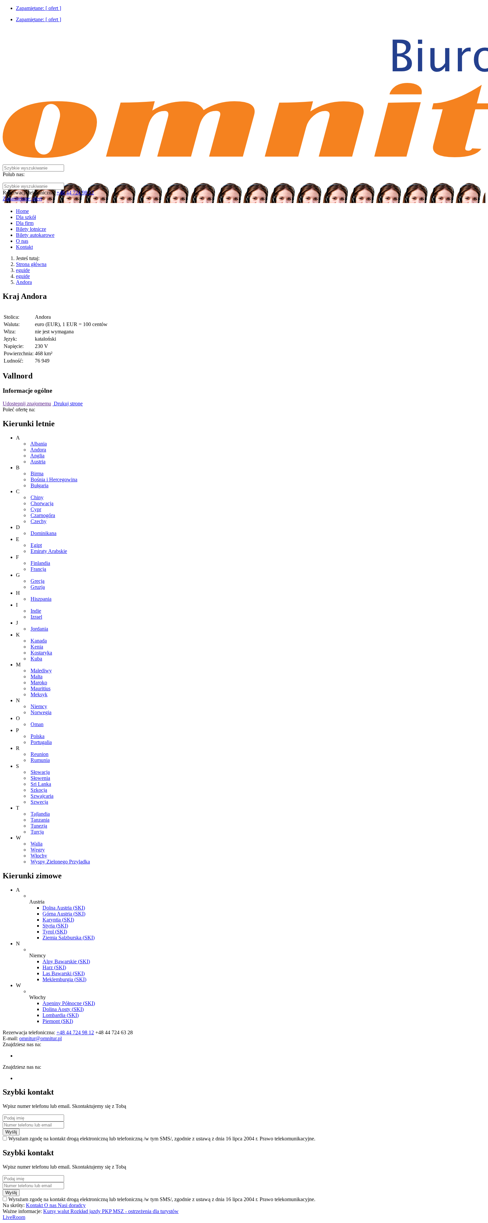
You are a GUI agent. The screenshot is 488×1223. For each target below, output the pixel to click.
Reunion (39, 754)
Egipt (36, 545)
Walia (36, 844)
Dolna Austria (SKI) (63, 908)
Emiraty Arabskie (49, 551)
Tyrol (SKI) (54, 931)
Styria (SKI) (55, 925)
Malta (36, 676)
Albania (38, 443)
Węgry (38, 849)
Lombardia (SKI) (60, 1015)
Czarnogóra (43, 515)
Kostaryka (41, 652)
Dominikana (43, 533)
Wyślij (11, 1131)
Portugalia (41, 742)
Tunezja (39, 826)
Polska (37, 736)
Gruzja (38, 587)
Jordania (39, 629)
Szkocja (39, 790)
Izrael (36, 617)
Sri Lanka (41, 784)
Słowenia (40, 778)
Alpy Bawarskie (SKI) (66, 961)
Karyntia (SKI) (58, 919)
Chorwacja (42, 503)
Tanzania (40, 820)
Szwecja (39, 802)
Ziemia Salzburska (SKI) (68, 937)
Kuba (36, 658)
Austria (37, 461)
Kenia (37, 646)
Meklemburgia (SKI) (64, 979)
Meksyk (39, 694)
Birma (37, 473)
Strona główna (31, 264)
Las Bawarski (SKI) (63, 973)
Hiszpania (41, 599)
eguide (23, 270)
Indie (36, 611)
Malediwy (41, 670)
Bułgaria (39, 485)
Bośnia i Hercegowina (54, 479)
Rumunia (40, 760)
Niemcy (39, 706)
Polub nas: (14, 174)
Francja (38, 569)
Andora (24, 282)
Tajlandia (40, 814)
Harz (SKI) (54, 967)
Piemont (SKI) (57, 1021)
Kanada (39, 641)
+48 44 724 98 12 (75, 192)
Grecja (37, 581)
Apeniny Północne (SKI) (68, 1003)
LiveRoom (14, 1217)
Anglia (37, 455)
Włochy (39, 855)
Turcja (37, 832)
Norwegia (41, 712)
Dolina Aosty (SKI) (63, 1009)
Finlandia (40, 563)
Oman (37, 724)
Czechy (38, 521)
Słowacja (40, 772)
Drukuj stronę (67, 403)
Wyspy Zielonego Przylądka (60, 861)
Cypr (36, 509)
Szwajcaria (42, 796)
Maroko (39, 682)
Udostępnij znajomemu (27, 403)
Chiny (37, 497)
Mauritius (40, 688)
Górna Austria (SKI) (63, 914)
